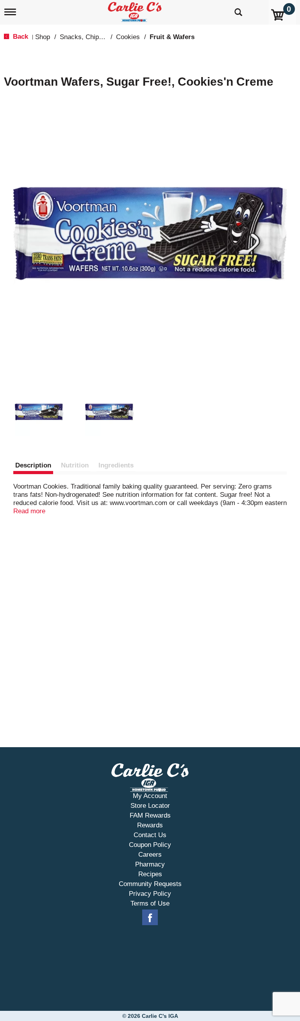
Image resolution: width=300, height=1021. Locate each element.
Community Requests (150, 884)
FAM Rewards (150, 815)
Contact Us (150, 835)
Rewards (150, 825)
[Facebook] (150, 918)
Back (19, 36)
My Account (150, 796)
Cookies (128, 37)
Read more (29, 511)
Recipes (150, 874)
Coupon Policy (150, 844)
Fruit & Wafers (172, 37)
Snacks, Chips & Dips (92, 37)
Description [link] (33, 465)
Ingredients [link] (116, 465)
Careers (150, 854)
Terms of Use (150, 903)
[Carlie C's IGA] (135, 10)
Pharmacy (150, 864)
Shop (42, 37)
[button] (39, 412)
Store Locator (150, 805)
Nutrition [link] (75, 465)
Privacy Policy (150, 893)
